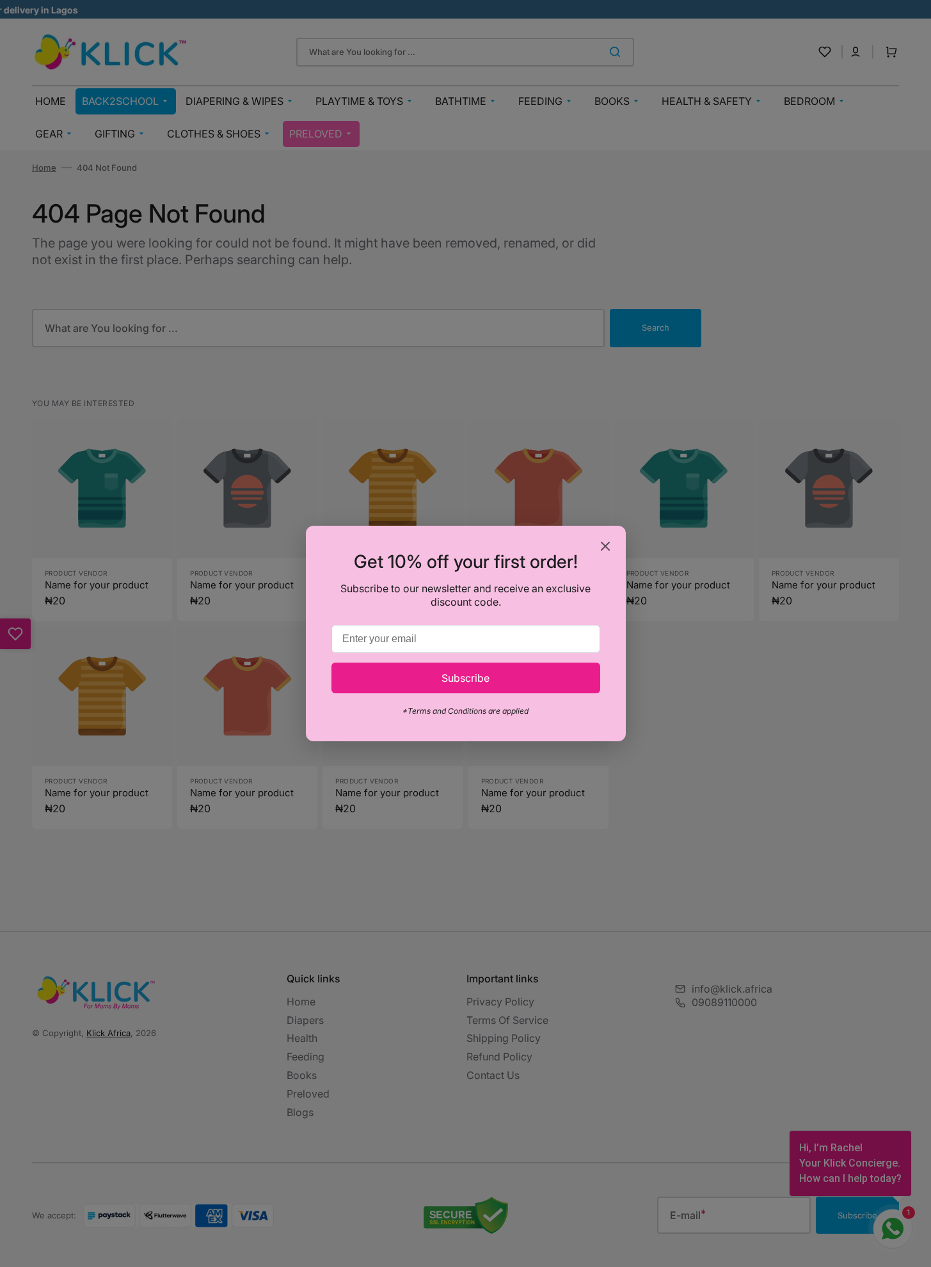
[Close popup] (605, 547)
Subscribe (465, 678)
